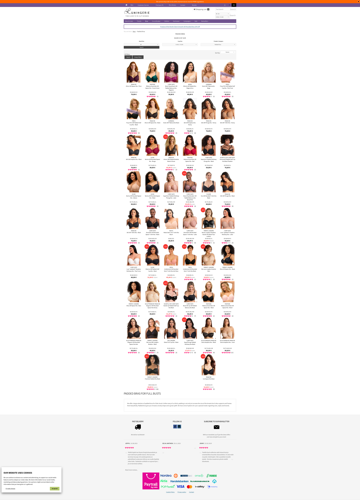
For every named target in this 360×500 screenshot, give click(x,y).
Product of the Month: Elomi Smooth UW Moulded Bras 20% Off (180, 27)
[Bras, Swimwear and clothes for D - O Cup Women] (126, 5)
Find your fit (159, 5)
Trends (139, 21)
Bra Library (172, 5)
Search (232, 15)
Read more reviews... (131, 470)
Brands (194, 5)
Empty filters (138, 57)
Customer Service (143, 5)
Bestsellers (204, 21)
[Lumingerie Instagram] (179, 426)
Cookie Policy (170, 492)
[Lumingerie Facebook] (175, 426)
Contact (182, 5)
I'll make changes (10, 488)
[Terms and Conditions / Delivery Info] (138, 427)
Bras (146, 21)
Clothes (166, 21)
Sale (196, 21)
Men (132, 5)
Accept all (54, 488)
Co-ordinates (156, 21)
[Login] (225, 5)
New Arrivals (129, 21)
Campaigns (187, 21)
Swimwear (176, 21)
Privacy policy (182, 492)
